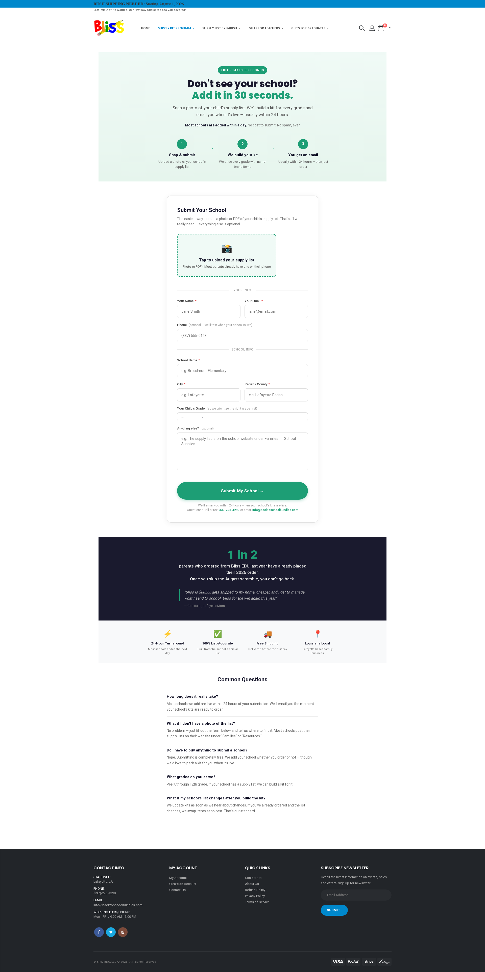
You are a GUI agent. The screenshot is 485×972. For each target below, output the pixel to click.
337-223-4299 (229, 510)
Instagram (123, 932)
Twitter (111, 932)
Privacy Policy (255, 896)
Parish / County (257, 384)
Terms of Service (257, 902)
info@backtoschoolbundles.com (275, 510)
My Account (178, 878)
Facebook (99, 932)
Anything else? (195, 428)
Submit (333, 910)
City (181, 384)
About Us (252, 884)
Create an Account (182, 884)
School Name (188, 360)
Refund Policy (255, 890)
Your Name (187, 301)
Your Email (254, 301)
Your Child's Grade (217, 408)
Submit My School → (242, 490)
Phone (214, 325)
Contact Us (177, 890)
